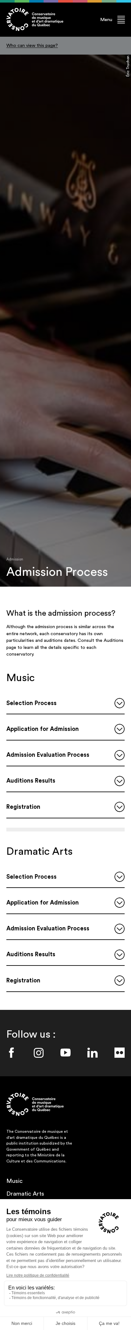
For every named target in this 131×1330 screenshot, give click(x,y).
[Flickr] (119, 1053)
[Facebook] (11, 1053)
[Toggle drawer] (119, 703)
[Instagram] (38, 1053)
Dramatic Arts (25, 1194)
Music (14, 1181)
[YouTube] (65, 1053)
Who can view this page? (32, 45)
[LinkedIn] (92, 1053)
